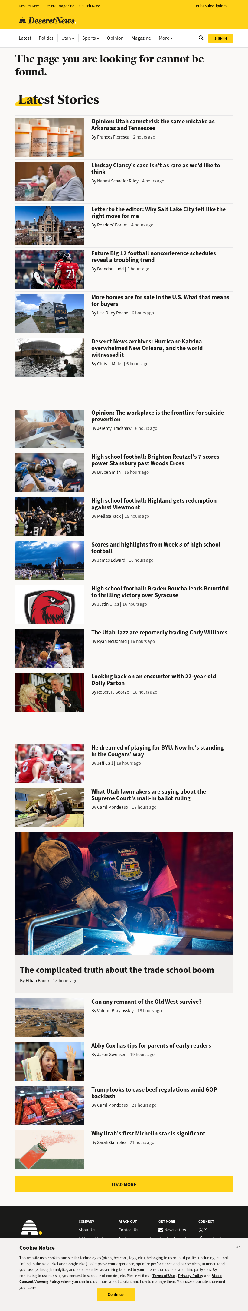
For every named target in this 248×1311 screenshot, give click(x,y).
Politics (46, 38)
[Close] (238, 1248)
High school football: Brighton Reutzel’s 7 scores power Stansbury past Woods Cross (155, 460)
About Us (87, 1230)
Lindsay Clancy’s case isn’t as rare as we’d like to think (155, 168)
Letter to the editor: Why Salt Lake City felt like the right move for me (158, 212)
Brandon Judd (110, 269)
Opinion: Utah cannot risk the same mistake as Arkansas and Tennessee (153, 124)
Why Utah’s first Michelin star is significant (148, 1133)
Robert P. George (113, 692)
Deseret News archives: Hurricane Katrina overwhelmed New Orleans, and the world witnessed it (147, 348)
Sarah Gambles (111, 1142)
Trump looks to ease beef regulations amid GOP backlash (154, 1092)
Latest (25, 38)
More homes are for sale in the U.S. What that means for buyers (160, 300)
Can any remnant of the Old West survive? (146, 1002)
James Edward (111, 560)
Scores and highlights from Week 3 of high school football (155, 547)
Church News (89, 5)
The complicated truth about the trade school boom (117, 969)
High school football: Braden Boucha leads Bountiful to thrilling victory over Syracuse (160, 591)
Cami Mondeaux (112, 807)
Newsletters (175, 1230)
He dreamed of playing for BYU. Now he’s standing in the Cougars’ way (157, 751)
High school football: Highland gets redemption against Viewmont (154, 504)
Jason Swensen (111, 1055)
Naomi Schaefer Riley (118, 181)
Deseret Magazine (59, 5)
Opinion (115, 38)
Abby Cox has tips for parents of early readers (151, 1046)
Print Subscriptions (211, 5)
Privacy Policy (190, 1275)
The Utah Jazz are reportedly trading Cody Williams (159, 632)
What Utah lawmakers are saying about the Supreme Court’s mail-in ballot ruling (148, 795)
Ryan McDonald (112, 641)
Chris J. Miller (110, 364)
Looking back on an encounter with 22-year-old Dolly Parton (153, 679)
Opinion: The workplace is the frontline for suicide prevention (157, 416)
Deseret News (29, 5)
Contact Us (128, 1230)
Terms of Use (163, 1275)
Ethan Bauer (37, 981)
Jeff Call (105, 763)
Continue (116, 1294)
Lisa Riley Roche (112, 313)
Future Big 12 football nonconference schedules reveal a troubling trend (153, 256)
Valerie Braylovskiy (115, 1011)
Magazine (141, 38)
